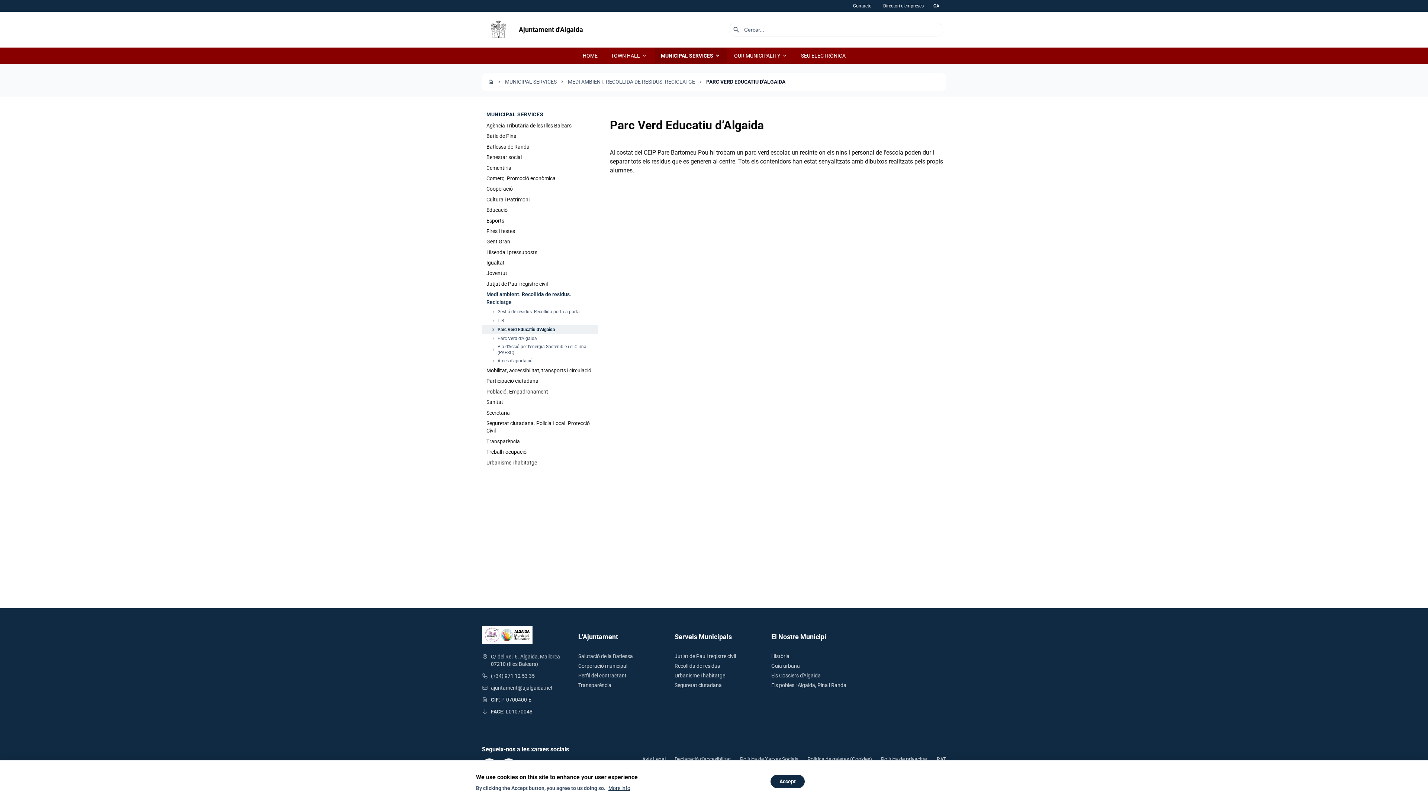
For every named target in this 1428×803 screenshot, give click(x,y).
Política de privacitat (904, 759)
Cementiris (498, 168)
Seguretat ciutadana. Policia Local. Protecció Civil (538, 427)
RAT (941, 759)
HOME (590, 56)
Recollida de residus (697, 666)
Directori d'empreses (903, 6)
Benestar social (504, 157)
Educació (497, 210)
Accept (787, 781)
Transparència (503, 441)
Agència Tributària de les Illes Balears (529, 126)
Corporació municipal (602, 666)
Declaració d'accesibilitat (703, 759)
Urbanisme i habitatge (511, 463)
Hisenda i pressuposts (511, 252)
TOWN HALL (629, 55)
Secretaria (498, 413)
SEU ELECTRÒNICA (823, 56)
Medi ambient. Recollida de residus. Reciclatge (631, 82)
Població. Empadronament (517, 392)
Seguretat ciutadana (698, 685)
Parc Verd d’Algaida (514, 338)
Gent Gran (498, 242)
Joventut (496, 273)
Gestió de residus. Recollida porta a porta (535, 312)
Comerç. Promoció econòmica (521, 178)
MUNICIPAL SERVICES (691, 55)
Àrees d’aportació (512, 361)
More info (619, 788)
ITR (497, 321)
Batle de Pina (501, 136)
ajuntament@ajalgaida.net (522, 688)
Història (780, 656)
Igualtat (495, 263)
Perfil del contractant (602, 676)
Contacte (862, 6)
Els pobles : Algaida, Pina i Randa (808, 685)
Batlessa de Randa (508, 147)
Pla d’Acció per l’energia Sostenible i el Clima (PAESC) (538, 349)
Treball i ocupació (506, 452)
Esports (495, 221)
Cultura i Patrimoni (508, 200)
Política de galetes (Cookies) (839, 759)
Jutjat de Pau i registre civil (517, 284)
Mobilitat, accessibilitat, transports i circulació (538, 370)
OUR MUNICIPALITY (761, 55)
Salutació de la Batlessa (605, 656)
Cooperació (499, 189)
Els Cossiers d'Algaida (796, 676)
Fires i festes (500, 231)
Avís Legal (654, 759)
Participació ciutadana (512, 381)
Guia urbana (785, 666)
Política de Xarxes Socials (769, 759)
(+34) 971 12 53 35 (513, 676)
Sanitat (494, 402)
